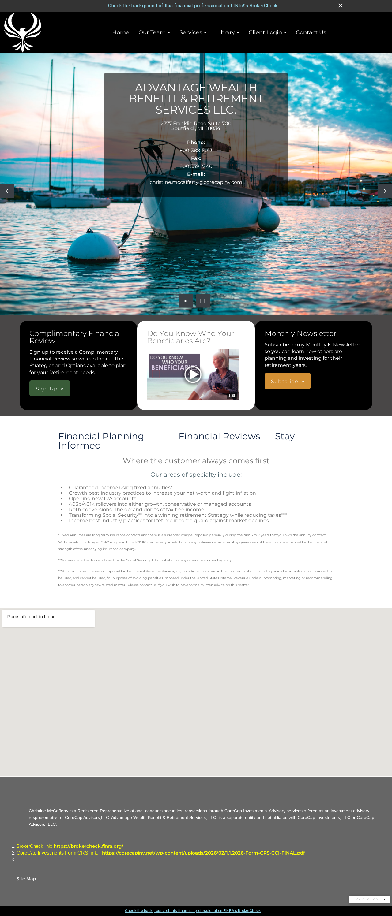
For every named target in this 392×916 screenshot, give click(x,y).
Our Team (152, 32)
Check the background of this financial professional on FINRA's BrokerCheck (192, 6)
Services (190, 32)
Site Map (26, 878)
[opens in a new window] (193, 375)
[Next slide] (385, 191)
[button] (193, 374)
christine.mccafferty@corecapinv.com (196, 182)
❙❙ (203, 300)
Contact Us (311, 32)
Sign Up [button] (47, 389)
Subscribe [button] (284, 381)
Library (225, 32)
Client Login (265, 32)
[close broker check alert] (340, 5)
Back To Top (366, 899)
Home (120, 32)
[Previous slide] (7, 191)
